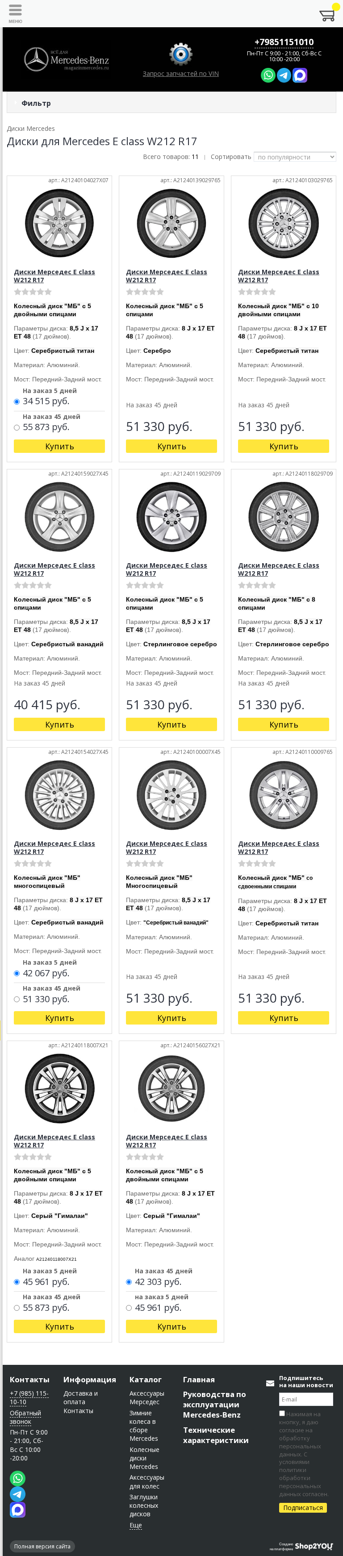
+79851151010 (284, 42)
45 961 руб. (46, 1282)
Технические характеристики (216, 1435)
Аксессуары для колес (147, 1481)
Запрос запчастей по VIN (181, 73)
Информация (89, 1379)
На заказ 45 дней (51, 417)
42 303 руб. (158, 1282)
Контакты (30, 1379)
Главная (199, 1379)
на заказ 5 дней (161, 1297)
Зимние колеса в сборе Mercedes (144, 1426)
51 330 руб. (46, 999)
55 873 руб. (46, 427)
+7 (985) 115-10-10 (29, 1397)
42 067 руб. (46, 973)
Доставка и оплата (80, 1397)
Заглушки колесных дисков (144, 1505)
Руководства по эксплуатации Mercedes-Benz (214, 1404)
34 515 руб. (46, 401)
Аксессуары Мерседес (147, 1397)
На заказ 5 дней (50, 391)
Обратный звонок (25, 1417)
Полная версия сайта (42, 1546)
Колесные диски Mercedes (144, 1458)
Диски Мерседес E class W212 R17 (54, 276)
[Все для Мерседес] (66, 59)
